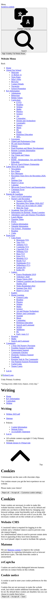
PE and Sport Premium (20, 144)
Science (19, 114)
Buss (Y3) (20, 254)
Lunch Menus (17, 217)
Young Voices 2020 (24, 279)
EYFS (19, 102)
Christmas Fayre (17, 189)
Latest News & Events (15, 166)
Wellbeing (20, 329)
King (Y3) (20, 256)
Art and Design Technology (27, 311)
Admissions (16, 93)
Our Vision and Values (20, 155)
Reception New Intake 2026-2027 (30, 203)
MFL (18, 137)
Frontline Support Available (22, 348)
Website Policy (17, 429)
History (19, 125)
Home (8, 68)
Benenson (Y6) (22, 240)
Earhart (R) (20, 267)
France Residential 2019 (26, 274)
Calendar (15, 185)
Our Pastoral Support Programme (24, 362)
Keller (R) (20, 270)
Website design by (18, 443)
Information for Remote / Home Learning (28, 212)
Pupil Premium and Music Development (27, 148)
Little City (15, 192)
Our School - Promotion (21, 228)
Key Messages (17, 173)
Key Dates (15, 171)
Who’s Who (16, 79)
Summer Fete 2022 (24, 288)
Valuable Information (19, 226)
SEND (14, 157)
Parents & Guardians (14, 194)
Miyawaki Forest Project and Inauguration (28, 187)
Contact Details (17, 84)
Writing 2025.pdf (13, 414)
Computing (20, 118)
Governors (15, 139)
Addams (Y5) (22, 245)
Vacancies (15, 86)
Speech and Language (25, 325)
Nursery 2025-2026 (24, 201)
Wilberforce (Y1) (23, 265)
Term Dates (16, 77)
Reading (19, 105)
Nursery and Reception (20, 199)
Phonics (19, 111)
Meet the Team (22, 208)
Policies (14, 146)
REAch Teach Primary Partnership (25, 164)
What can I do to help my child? (29, 206)
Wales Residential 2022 (25, 286)
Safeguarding (16, 153)
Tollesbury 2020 (23, 277)
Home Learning (17, 295)
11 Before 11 (16, 75)
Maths (18, 109)
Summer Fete (16, 180)
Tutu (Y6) (20, 242)
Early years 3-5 (22, 334)
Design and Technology (26, 121)
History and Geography (25, 313)
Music (18, 127)
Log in (9, 371)
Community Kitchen (19, 352)
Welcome (15, 72)
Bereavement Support (20, 350)
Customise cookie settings (31, 493)
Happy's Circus (17, 183)
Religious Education (24, 134)
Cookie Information (19, 427)
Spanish (19, 316)
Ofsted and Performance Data (23, 141)
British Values (17, 98)
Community (11, 343)
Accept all (15, 493)
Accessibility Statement (20, 432)
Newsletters (16, 169)
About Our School (13, 70)
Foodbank (15, 357)
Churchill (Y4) (22, 249)
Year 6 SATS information (21, 196)
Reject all (5, 493)
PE (17, 130)
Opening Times (17, 219)
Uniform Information (19, 224)
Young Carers (16, 366)
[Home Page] (7, 375)
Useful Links (16, 364)
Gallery (14, 272)
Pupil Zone (10, 235)
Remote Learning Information (23, 150)
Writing (19, 107)
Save (23, 597)
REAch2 (14, 82)
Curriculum (15, 100)
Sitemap (9, 418)
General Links (22, 297)
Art (17, 116)
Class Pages (16, 238)
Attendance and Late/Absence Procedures (28, 215)
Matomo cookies (14, 550)
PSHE (19, 132)
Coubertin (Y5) (22, 247)
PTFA (13, 222)
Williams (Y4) (22, 251)
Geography (20, 123)
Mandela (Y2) (22, 258)
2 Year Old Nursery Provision (23, 346)
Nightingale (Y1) (23, 263)
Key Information (13, 91)
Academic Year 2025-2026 (22, 210)
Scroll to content (7, 7)
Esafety (14, 293)
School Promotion (18, 88)
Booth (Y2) (21, 261)
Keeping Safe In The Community (24, 359)
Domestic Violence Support (22, 355)
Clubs (13, 233)
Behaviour (15, 95)
